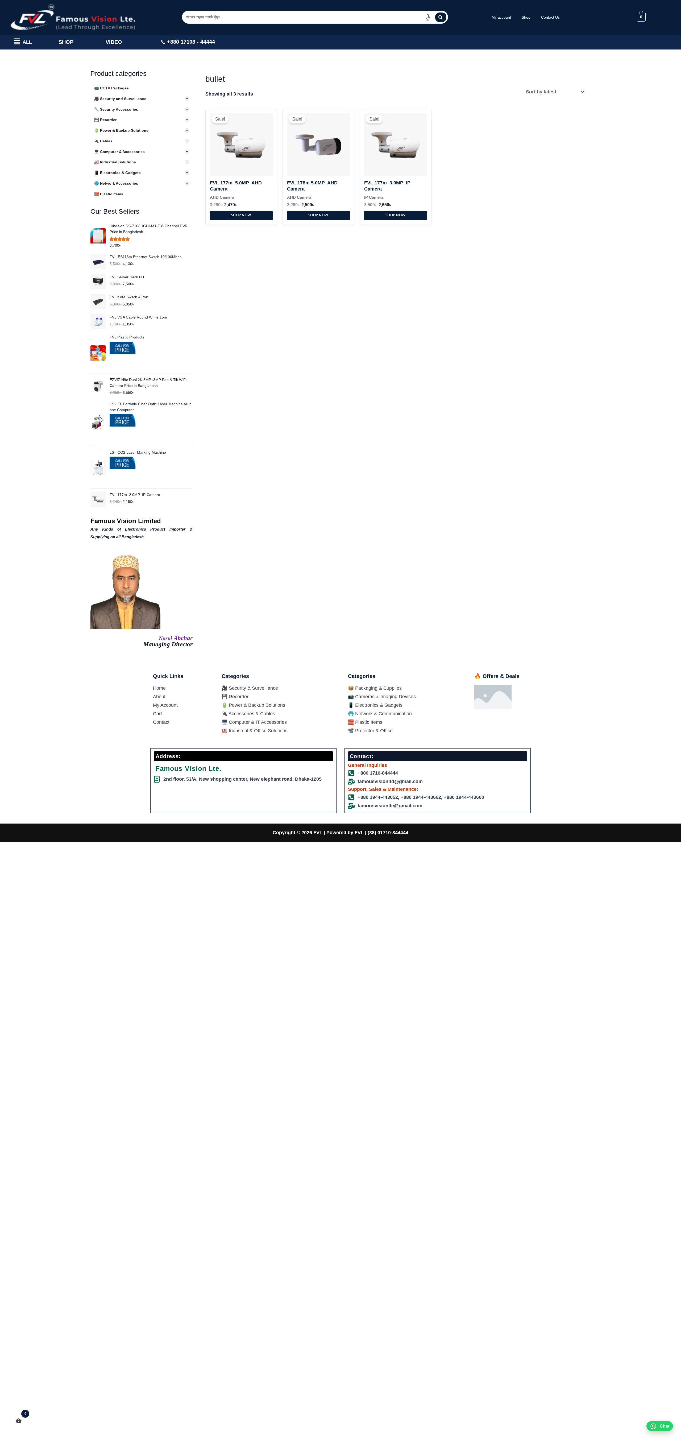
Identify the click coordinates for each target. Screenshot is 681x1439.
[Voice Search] (427, 17)
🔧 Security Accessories (141, 109)
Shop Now (241, 215)
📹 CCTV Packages (111, 88)
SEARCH (440, 17)
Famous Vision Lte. (189, 768)
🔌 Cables (141, 141)
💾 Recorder (141, 120)
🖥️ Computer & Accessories (141, 152)
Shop (526, 17)
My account (501, 17)
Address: (168, 756)
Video (114, 42)
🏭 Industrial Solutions (141, 162)
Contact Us (550, 17)
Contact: (362, 756)
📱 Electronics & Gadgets (141, 173)
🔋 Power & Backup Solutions (141, 130)
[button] (17, 42)
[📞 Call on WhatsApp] (123, 355)
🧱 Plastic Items (108, 194)
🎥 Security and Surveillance (141, 99)
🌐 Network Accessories (141, 183)
